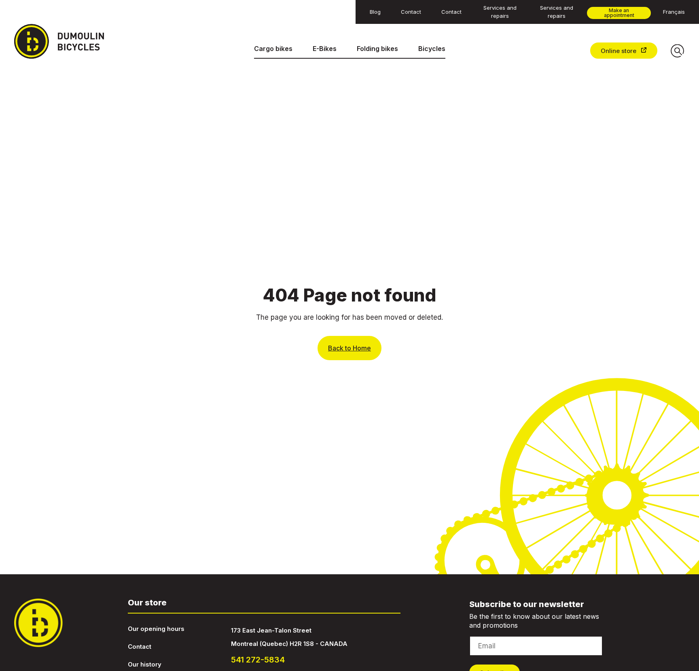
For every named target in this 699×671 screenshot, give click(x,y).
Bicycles (431, 49)
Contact (139, 646)
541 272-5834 (258, 660)
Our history (144, 664)
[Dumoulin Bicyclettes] (65, 41)
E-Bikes (325, 49)
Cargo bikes (273, 49)
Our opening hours (156, 629)
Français (674, 11)
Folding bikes (377, 49)
